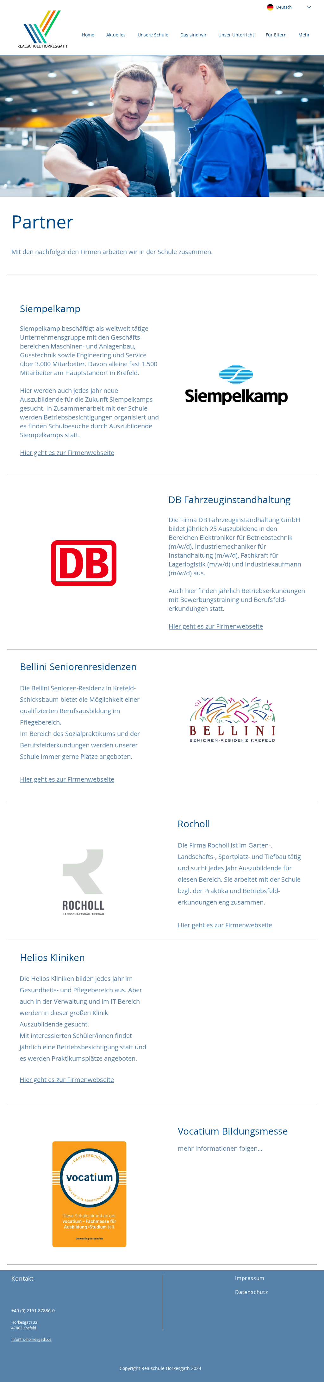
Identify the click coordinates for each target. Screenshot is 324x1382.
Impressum (250, 1278)
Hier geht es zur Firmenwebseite (67, 779)
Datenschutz (251, 1292)
